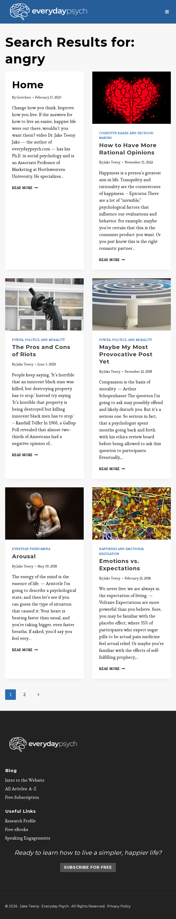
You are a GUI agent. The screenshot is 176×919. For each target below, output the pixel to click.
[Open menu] (167, 11)
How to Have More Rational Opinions (128, 149)
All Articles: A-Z (20, 789)
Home (28, 85)
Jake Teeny (112, 162)
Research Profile (20, 821)
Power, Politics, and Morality (38, 340)
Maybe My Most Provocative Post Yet (126, 354)
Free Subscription (22, 797)
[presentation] (131, 98)
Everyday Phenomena (31, 549)
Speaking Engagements (27, 838)
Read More (25, 188)
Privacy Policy (119, 906)
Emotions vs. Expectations (119, 565)
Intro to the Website (24, 780)
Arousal (24, 556)
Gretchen (24, 97)
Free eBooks (16, 829)
